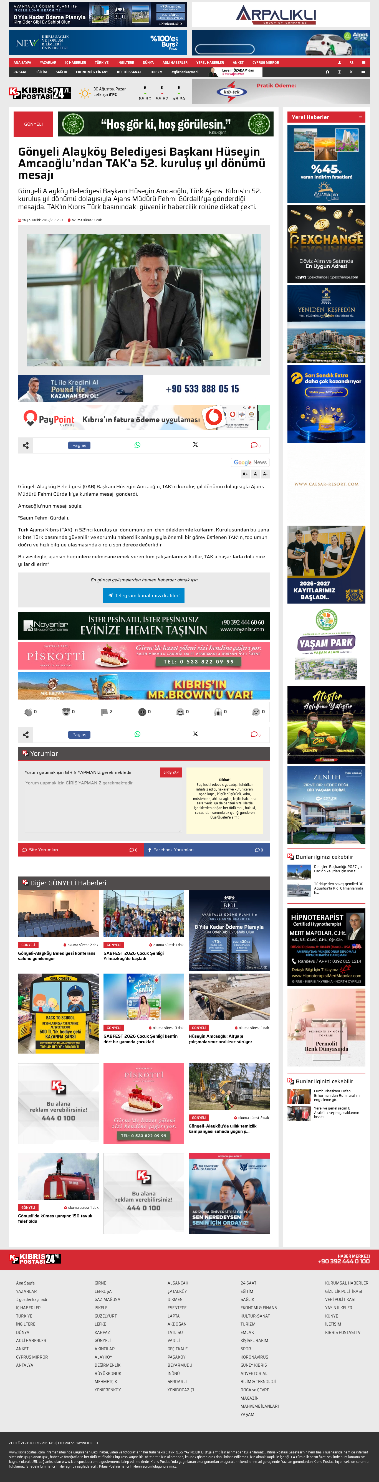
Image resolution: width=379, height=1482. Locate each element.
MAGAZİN (250, 1398)
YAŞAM (247, 1415)
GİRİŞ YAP (171, 772)
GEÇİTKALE (178, 1349)
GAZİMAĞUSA (107, 1299)
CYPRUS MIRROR (265, 62)
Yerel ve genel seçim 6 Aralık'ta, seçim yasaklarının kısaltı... (336, 1112)
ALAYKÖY (103, 1357)
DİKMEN (175, 1299)
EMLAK (247, 1332)
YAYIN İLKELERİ (339, 1308)
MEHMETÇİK (106, 1382)
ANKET (238, 62)
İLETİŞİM (333, 1324)
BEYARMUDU (180, 1365)
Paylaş (79, 445)
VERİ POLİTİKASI (340, 1299)
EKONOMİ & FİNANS (92, 72)
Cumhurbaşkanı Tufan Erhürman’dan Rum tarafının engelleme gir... (338, 1095)
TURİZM (156, 72)
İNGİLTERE (125, 62)
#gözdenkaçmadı (184, 72)
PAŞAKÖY (177, 1357)
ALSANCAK (178, 1283)
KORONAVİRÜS (254, 1357)
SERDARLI (177, 1382)
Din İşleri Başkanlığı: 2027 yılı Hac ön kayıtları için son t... (338, 869)
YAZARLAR (48, 62)
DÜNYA (148, 62)
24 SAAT (20, 72)
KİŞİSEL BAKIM (254, 1340)
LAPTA (174, 1316)
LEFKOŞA (103, 1291)
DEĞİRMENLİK (107, 1365)
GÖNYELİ (33, 124)
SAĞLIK (61, 72)
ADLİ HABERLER (175, 62)
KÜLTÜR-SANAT (129, 72)
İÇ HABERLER (75, 62)
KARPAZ (102, 1332)
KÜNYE (331, 1316)
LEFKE (100, 1324)
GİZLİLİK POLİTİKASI (343, 1291)
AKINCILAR (105, 1349)
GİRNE (100, 1283)
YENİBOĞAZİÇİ (181, 1390)
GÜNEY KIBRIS (254, 1365)
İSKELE (101, 1308)
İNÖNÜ (174, 1373)
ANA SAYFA (22, 62)
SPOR (246, 1349)
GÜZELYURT (106, 1316)
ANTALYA (24, 1365)
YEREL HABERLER (210, 62)
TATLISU (175, 1332)
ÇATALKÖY (177, 1291)
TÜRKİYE (101, 62)
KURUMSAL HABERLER (346, 1283)
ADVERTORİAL (254, 1373)
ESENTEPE (177, 1308)
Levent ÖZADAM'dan (238, 72)
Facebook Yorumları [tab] (173, 850)
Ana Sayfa (25, 1283)
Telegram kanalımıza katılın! (147, 595)
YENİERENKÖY (108, 1390)
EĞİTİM (41, 72)
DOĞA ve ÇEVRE (255, 1390)
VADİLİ (174, 1340)
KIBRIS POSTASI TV (342, 1332)
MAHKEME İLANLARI (260, 1406)
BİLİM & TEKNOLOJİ (258, 1382)
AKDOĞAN (177, 1324)
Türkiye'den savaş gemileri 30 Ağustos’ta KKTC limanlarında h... (338, 888)
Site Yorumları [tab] (43, 850)
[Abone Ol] (250, 462)
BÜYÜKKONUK (108, 1373)
